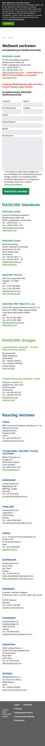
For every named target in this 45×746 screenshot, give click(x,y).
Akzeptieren (8, 23)
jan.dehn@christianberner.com (14, 496)
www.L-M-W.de (8, 368)
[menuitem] (16, 704)
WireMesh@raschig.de (11, 262)
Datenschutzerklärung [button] (16, 19)
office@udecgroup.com (11, 663)
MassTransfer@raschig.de (13, 73)
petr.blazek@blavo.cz (11, 470)
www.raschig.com (9, 78)
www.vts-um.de (8, 400)
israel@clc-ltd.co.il (9, 549)
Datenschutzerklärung (13, 184)
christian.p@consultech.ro (13, 608)
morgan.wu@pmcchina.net (13, 441)
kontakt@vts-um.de (10, 398)
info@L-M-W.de (8, 366)
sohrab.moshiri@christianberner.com (17, 634)
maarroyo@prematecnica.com (14, 690)
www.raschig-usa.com (11, 294)
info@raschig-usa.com (11, 291)
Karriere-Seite (17, 87)
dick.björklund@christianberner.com (17, 523)
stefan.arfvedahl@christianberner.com (17, 579)
